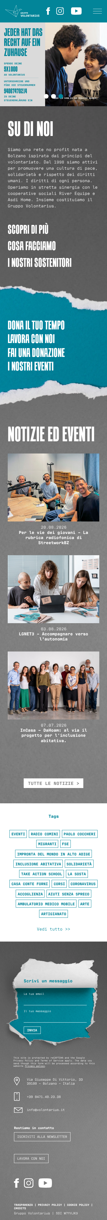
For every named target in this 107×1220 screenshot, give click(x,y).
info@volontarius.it (46, 1109)
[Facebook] (49, 11)
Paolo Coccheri (80, 833)
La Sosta (77, 873)
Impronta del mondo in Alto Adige (53, 853)
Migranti (47, 843)
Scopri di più (28, 229)
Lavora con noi (31, 339)
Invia (32, 1030)
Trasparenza (23, 1204)
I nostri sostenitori (40, 262)
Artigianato (53, 913)
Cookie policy (78, 1204)
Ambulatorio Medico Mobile (46, 903)
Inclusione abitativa (38, 863)
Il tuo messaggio (37, 1011)
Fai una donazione (36, 352)
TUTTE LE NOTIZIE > (53, 783)
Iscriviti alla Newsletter (42, 1136)
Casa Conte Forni (29, 883)
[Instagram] (61, 11)
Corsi (59, 883)
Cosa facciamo (32, 246)
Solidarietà (79, 863)
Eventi (18, 833)
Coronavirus (83, 883)
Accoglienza (30, 893)
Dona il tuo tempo (36, 325)
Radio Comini (44, 833)
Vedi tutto (49, 928)
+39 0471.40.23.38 (44, 1096)
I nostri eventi (31, 366)
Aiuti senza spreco (68, 893)
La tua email (34, 993)
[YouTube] (77, 11)
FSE (65, 843)
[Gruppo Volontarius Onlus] (22, 11)
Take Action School (41, 873)
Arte (84, 903)
